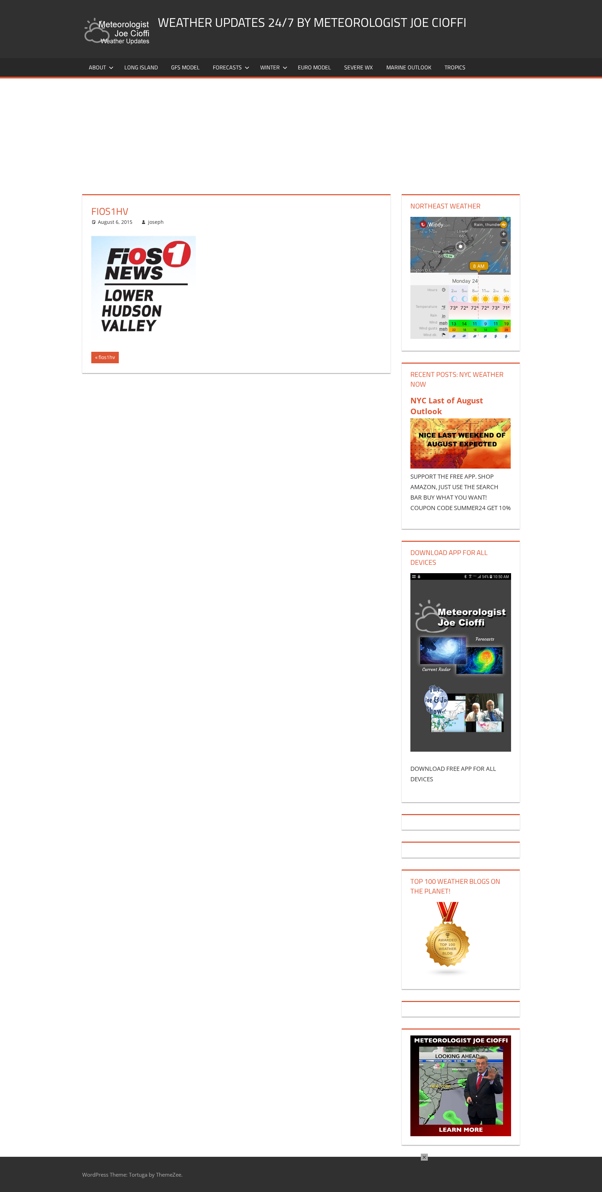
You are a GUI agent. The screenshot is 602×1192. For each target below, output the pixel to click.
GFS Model (185, 67)
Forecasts (227, 67)
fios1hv (108, 358)
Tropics (455, 67)
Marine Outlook (408, 67)
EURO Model (314, 67)
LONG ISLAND (141, 67)
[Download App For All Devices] (460, 749)
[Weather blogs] (448, 975)
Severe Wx (358, 67)
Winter (270, 67)
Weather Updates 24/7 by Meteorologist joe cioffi (312, 22)
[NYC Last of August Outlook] (460, 466)
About (97, 67)
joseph (156, 222)
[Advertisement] (301, 131)
